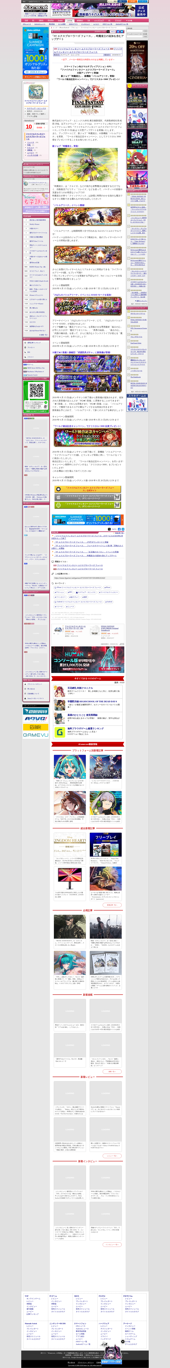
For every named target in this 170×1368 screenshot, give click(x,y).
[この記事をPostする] (108, 31)
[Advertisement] (87, 1272)
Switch (60, 20)
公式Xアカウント (34, 1)
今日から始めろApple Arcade (39, 281)
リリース (59, 607)
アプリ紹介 (80, 1336)
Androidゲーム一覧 (122, 24)
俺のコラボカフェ (35, 285)
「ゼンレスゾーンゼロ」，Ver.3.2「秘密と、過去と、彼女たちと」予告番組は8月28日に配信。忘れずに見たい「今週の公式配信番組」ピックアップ (105, 1062)
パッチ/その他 (32, 155)
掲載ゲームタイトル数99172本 (35, 14)
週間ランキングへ (142, 301)
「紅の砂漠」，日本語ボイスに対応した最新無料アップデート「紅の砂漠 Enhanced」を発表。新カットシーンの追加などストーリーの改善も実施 (139, 295)
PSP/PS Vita (128, 1296)
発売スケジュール (58, 1309)
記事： (34, 184)
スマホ (69, 21)
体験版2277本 (42, 16)
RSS (24, 1)
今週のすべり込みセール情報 (38, 258)
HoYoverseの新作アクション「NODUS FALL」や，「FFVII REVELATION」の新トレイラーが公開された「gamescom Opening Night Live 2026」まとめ (138, 263)
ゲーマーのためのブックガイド (38, 276)
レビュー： (41, 184)
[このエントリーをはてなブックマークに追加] (122, 32)
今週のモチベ (34, 228)
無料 (85, 597)
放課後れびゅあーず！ (37, 326)
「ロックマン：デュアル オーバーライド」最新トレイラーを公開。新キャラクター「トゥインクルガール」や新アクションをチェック (139, 231)
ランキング (142, 1)
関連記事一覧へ (119, 533)
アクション (60, 592)
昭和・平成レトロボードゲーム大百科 (38, 290)
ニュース (30, 142)
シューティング (131, 1336)
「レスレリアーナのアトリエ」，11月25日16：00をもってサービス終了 (105, 782)
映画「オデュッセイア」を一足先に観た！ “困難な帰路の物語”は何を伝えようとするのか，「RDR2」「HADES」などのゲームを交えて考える (36, 469)
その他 (127, 1342)
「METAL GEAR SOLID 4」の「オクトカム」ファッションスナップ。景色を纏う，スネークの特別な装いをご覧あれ (36, 440)
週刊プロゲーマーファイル (38, 233)
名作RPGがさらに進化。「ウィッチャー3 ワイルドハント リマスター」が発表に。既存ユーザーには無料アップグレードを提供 (139, 209)
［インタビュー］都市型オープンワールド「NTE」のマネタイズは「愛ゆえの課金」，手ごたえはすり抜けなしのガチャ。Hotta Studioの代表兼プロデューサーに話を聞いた (36, 617)
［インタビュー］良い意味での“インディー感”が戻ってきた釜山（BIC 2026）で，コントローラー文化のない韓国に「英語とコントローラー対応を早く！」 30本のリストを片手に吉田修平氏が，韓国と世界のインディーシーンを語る (36, 674)
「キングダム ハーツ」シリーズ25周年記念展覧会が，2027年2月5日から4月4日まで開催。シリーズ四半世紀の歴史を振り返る (69, 861)
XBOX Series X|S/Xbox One (36, 368)
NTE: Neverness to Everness (139, 329)
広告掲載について (33, 693)
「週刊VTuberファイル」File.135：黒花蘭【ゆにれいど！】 (68, 1060)
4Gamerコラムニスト (36, 295)
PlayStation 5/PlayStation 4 (35, 371)
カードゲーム (130, 1334)
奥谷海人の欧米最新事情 (38, 220)
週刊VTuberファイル (36, 241)
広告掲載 (99, 1362)
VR (89, 20)
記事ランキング (33, 1314)
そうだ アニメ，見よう (37, 271)
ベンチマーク (106, 1339)
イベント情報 (130, 1329)
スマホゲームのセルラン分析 (38, 252)
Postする (113, 31)
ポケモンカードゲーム (138, 313)
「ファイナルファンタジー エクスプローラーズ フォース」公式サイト (89, 489)
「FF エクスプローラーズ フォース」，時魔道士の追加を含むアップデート (85, 556)
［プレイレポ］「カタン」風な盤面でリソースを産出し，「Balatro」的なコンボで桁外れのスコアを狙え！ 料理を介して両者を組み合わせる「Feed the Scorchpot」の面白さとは (70, 1110)
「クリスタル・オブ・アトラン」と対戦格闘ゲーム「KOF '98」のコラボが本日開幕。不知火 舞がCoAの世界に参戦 (69, 819)
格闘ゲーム (129, 1331)
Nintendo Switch (32, 375)
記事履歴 (132, 1)
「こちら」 (96, 1355)
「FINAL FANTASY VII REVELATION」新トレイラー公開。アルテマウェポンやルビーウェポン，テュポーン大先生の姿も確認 (139, 199)
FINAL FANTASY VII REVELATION (139, 321)
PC (33, 20)
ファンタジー (61, 597)
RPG (70, 592)
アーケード (127, 1324)
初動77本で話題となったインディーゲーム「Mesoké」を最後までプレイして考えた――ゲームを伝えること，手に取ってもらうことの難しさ (36, 585)
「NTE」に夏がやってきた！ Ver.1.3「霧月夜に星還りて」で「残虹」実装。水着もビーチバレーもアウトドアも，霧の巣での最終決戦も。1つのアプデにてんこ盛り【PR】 (69, 980)
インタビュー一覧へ (112, 1244)
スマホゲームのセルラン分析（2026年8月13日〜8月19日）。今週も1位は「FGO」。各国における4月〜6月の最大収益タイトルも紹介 (105, 819)
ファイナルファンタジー (109, 592)
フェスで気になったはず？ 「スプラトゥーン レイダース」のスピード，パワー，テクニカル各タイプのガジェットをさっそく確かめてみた (36, 557)
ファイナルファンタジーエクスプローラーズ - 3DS (75, 627)
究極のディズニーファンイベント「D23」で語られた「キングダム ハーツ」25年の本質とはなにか (105, 1230)
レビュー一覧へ (112, 1156)
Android (109, 602)
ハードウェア (99, 20)
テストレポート (107, 1329)
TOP (26, 20)
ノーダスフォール (136, 370)
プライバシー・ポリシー (86, 1362)
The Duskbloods (136, 377)
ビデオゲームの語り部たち (38, 299)
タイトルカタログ (58, 1312)
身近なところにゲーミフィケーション (38, 317)
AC (109, 20)
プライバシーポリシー (34, 684)
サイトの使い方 (48, 1)
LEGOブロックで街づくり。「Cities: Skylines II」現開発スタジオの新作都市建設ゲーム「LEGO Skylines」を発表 (139, 241)
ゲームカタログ (131, 1344)
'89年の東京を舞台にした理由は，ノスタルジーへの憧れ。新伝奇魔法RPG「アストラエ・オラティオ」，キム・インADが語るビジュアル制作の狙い (36, 646)
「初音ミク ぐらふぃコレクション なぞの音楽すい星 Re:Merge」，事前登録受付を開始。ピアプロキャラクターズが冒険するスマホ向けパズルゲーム (69, 784)
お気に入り (122, 1)
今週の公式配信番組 (36, 237)
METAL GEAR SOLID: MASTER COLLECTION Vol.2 (139, 385)
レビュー (30, 148)
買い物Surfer (34, 308)
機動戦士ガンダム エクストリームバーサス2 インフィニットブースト (138, 362)
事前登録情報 (81, 1331)
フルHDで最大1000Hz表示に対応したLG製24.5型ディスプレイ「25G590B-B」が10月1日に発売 (69, 895)
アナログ (118, 20)
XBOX (41, 20)
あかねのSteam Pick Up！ (38, 330)
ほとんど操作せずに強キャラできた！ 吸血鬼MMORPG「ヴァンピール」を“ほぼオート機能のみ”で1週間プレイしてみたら (36, 529)
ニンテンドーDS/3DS (58, 1324)
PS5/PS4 (51, 20)
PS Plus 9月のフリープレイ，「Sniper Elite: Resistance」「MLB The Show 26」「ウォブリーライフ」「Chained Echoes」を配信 (105, 861)
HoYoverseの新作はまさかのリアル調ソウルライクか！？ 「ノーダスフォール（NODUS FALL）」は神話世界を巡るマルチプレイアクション (139, 252)
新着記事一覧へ (112, 905)
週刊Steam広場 (34, 262)
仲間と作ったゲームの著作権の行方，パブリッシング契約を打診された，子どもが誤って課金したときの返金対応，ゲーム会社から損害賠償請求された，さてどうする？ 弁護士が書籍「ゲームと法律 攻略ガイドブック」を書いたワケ (105, 982)
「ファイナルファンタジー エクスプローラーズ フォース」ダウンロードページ (89, 497)
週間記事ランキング (34, 342)
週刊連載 (30, 1309)
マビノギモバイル (136, 336)
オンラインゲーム (33, 1299)
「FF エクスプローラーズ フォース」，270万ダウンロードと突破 (81, 542)
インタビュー (85, 24)
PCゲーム (30, 364)
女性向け (80, 20)
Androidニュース (39, 24)
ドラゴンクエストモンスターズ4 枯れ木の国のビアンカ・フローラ (139, 351)
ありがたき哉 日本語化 (37, 312)
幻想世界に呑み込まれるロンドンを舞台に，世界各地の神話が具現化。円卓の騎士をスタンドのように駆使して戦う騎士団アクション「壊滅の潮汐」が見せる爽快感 (69, 1146)
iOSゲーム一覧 (107, 24)
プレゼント (31, 347)
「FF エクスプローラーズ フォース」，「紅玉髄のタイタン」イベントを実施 (86, 552)
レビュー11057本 (30, 16)
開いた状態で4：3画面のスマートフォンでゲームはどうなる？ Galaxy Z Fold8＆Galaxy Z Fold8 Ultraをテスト (105, 1145)
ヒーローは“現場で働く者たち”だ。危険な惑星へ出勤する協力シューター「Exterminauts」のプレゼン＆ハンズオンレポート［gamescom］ (105, 896)
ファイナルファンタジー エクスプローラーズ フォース (35, 102)
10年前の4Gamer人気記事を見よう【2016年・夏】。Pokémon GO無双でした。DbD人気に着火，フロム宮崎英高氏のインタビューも (36, 497)
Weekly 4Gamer (34, 224)
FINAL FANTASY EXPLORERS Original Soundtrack (109, 628)
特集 (29, 145)
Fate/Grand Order (136, 343)
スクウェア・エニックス (36, 108)
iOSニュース (27, 24)
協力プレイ (75, 597)
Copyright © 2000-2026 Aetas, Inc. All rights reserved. (85, 1365)
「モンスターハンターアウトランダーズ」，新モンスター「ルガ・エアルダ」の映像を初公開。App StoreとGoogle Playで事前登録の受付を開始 (139, 273)
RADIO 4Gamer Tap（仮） (38, 267)
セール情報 (61, 24)
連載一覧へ (44, 335)
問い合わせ (60, 1)
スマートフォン (80, 1324)
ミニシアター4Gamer (36, 303)
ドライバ (30, 357)
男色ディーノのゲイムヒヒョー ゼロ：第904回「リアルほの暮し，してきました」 (69, 1026)
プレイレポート (82, 1301)
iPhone (108, 587)
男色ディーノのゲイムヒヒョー (38, 246)
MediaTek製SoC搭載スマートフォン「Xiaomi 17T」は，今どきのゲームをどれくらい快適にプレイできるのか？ (105, 1109)
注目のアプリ (73, 24)
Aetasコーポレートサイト (35, 698)
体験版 (29, 150)
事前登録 (52, 24)
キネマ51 (33, 322)
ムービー (96, 24)
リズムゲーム (130, 1339)
